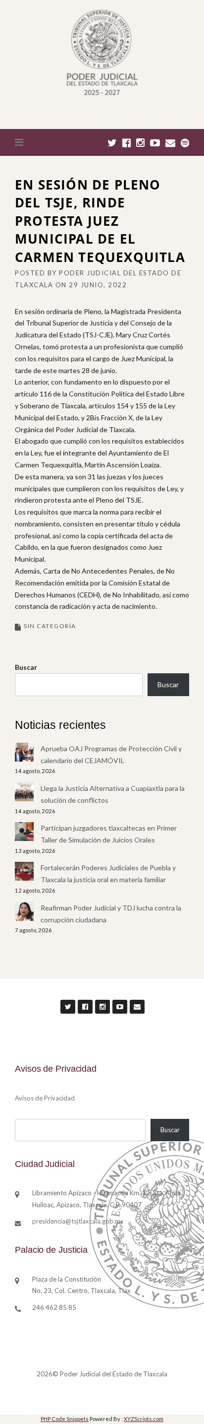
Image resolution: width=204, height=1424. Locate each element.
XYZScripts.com (143, 1419)
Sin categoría (50, 626)
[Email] (170, 142)
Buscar (26, 667)
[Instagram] (140, 142)
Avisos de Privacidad (45, 1098)
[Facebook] (126, 142)
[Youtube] (155, 142)
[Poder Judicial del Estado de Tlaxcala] (102, 54)
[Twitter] (112, 142)
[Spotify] (185, 142)
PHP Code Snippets (65, 1419)
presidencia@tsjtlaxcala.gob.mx (78, 1221)
